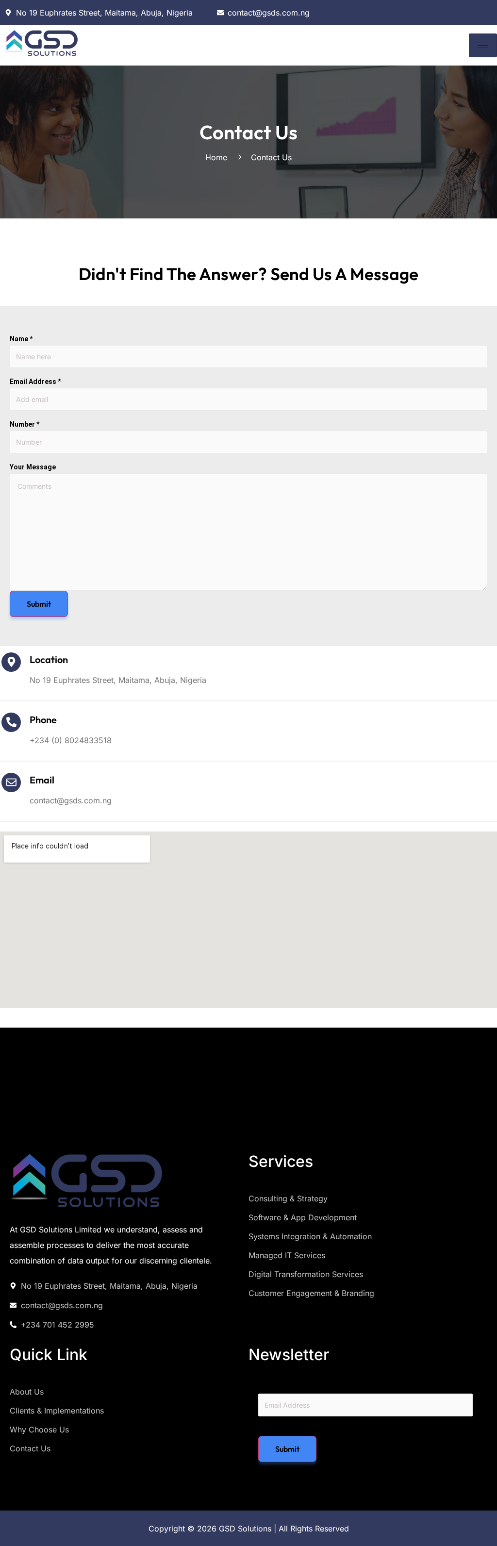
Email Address (35, 381)
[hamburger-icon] (483, 45)
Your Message (33, 467)
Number (24, 424)
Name (21, 339)
